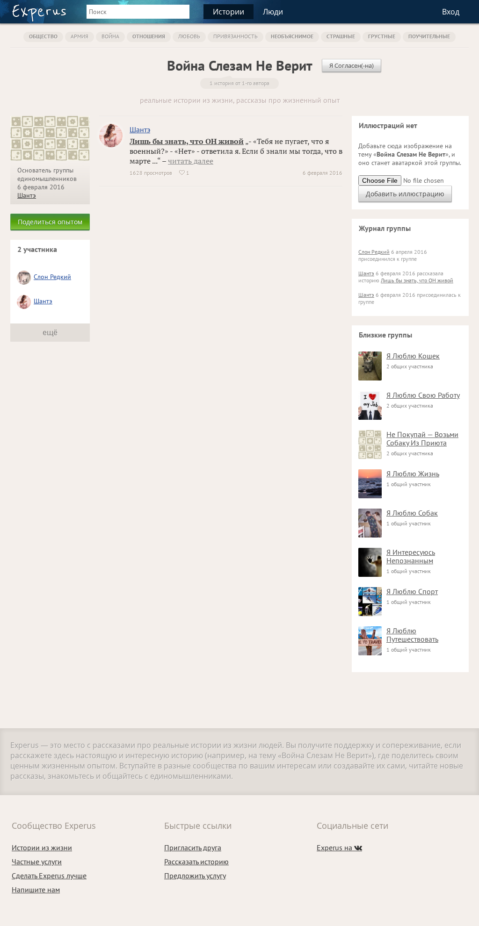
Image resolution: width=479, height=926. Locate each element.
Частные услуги (37, 861)
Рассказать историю (196, 861)
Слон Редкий (52, 277)
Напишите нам (36, 889)
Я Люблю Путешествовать (412, 635)
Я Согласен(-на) (351, 65)
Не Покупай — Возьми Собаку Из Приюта (422, 438)
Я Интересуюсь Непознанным (410, 556)
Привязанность (235, 36)
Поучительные (429, 36)
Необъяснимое (292, 36)
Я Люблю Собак (412, 512)
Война (110, 36)
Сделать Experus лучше (49, 875)
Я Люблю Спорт (412, 591)
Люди (273, 12)
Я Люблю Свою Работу (423, 395)
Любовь (189, 36)
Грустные (381, 36)
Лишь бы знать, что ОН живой (187, 141)
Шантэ (26, 195)
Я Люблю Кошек (413, 355)
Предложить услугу (195, 875)
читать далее (190, 160)
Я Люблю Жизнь (412, 473)
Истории (228, 12)
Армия (79, 36)
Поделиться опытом (50, 221)
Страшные (341, 36)
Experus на (339, 847)
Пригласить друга (192, 847)
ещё (50, 332)
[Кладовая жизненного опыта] (39, 13)
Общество (43, 36)
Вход (450, 12)
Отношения (148, 36)
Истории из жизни (42, 847)
